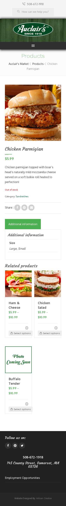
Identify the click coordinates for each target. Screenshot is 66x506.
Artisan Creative (44, 498)
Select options (22, 333)
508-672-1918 (35, 4)
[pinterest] (15, 446)
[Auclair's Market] (33, 29)
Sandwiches (22, 196)
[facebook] (8, 446)
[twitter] (22, 446)
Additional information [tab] (22, 224)
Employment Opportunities (22, 478)
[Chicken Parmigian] (17, 208)
